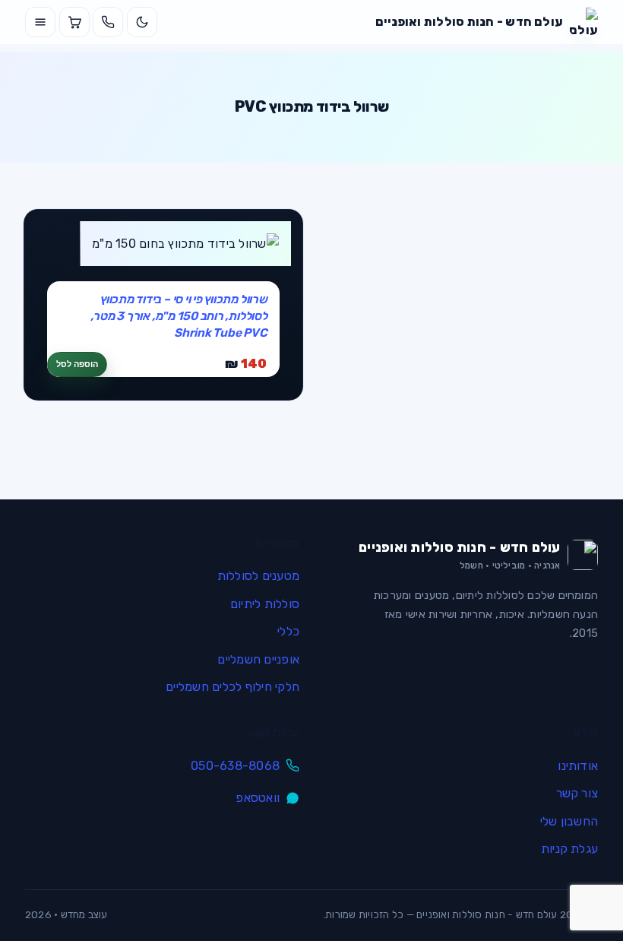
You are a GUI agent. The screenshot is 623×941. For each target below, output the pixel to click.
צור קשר (577, 793)
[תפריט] (40, 22)
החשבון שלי (569, 821)
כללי (288, 631)
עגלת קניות (569, 848)
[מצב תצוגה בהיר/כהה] (142, 22)
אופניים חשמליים (258, 659)
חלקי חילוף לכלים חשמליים (232, 687)
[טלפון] (108, 22)
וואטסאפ (258, 798)
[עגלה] (74, 22)
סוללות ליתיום (264, 604)
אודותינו (578, 766)
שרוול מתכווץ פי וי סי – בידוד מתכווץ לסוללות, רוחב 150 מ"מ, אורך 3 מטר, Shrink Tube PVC (178, 316)
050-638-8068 (235, 766)
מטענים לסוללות (258, 576)
